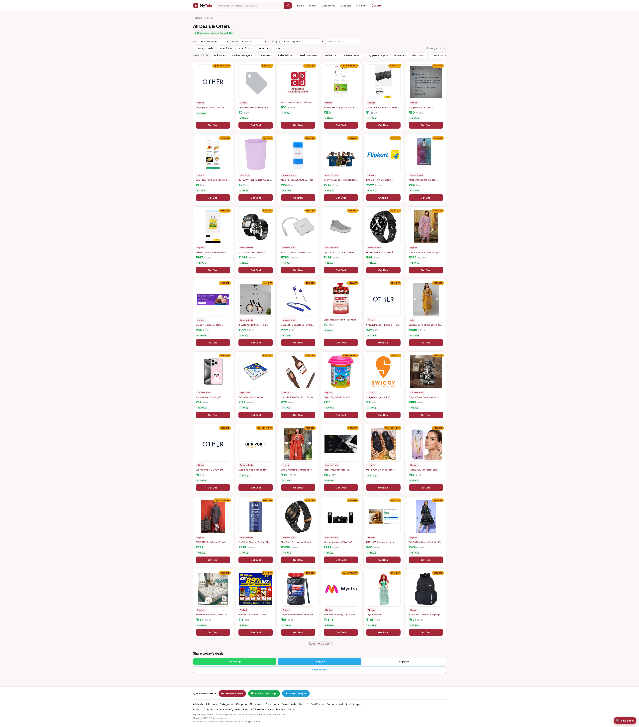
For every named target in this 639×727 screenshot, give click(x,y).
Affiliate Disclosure (262, 709)
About (197, 709)
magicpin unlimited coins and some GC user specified (210, 108)
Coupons (345, 5)
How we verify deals (228, 709)
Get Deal (213, 125)
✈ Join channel (319, 669)
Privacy (280, 709)
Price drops (272, 704)
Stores (313, 5)
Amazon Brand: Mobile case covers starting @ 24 (423, 181)
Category (275, 41)
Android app (353, 704)
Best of (303, 704)
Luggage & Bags (377, 55)
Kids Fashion (286, 55)
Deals (300, 5)
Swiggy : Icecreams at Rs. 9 (209, 324)
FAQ (245, 709)
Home (198, 17)
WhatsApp (235, 661)
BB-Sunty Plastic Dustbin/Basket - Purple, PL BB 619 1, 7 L (255, 181)
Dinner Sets (265, 55)
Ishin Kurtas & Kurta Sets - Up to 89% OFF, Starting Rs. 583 (424, 253)
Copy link (404, 661)
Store (235, 41)
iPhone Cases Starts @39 (208, 397)
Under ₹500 (225, 48)
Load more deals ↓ (320, 643)
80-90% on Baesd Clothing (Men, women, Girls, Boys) (426, 543)
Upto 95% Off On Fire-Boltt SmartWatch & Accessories (380, 253)
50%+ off (263, 48)
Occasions (256, 704)
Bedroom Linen (309, 55)
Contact (209, 709)
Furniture (400, 55)
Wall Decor (331, 55)
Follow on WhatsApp (266, 693)
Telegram (319, 661)
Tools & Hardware (441, 55)
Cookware (219, 55)
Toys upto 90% (374, 614)
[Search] (288, 5)
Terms (291, 709)
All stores (211, 704)
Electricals (418, 55)
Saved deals (289, 704)
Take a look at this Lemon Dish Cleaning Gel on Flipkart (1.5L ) (211, 253)
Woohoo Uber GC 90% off (209, 469)
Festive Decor (352, 55)
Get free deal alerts (232, 693)
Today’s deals (205, 48)
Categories (328, 5)
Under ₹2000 (245, 48)
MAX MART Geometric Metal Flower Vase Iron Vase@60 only (381, 543)
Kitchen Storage (242, 55)
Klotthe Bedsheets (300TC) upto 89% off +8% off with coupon (213, 616)
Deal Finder (317, 704)
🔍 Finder (361, 5)
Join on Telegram (297, 693)
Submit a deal (335, 704)
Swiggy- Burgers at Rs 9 (378, 397)
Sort (195, 41)
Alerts (377, 5)
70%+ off (279, 48)
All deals (198, 704)
